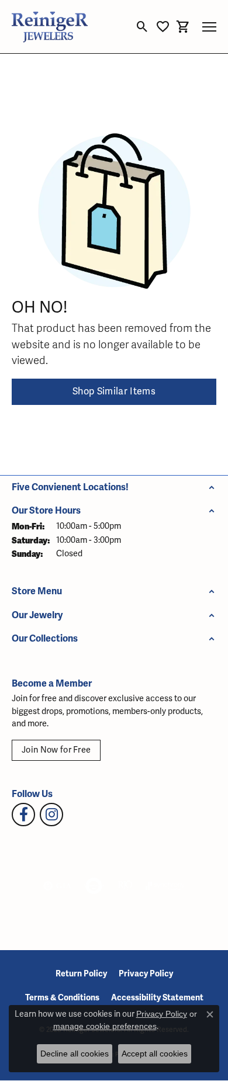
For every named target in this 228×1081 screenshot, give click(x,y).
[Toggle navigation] (209, 27)
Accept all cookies (155, 1053)
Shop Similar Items (114, 391)
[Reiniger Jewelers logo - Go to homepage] (50, 26)
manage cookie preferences (105, 1026)
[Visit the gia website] (57, 886)
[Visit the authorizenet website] (94, 886)
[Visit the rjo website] (125, 886)
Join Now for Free (56, 750)
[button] (142, 27)
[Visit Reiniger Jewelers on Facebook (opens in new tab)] (23, 814)
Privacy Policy (146, 974)
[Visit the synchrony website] (165, 886)
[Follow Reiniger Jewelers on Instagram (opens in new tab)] (51, 814)
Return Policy (81, 974)
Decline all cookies (74, 1053)
